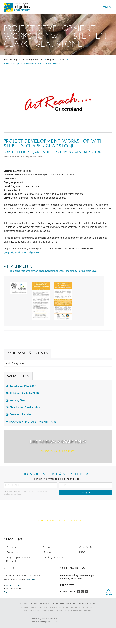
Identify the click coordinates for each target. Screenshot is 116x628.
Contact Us (12, 552)
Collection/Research (89, 547)
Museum (47, 552)
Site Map (24, 603)
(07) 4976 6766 (13, 585)
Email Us (8, 592)
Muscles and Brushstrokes (25, 407)
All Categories (16, 363)
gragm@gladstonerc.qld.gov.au (21, 252)
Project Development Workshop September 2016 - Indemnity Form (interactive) (53, 271)
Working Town (18, 400)
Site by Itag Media (87, 603)
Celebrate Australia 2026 (24, 393)
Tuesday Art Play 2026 (23, 386)
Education (11, 547)
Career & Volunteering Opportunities (58, 520)
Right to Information (64, 603)
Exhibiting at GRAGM (53, 557)
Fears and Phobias (20, 414)
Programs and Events (22, 421)
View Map (31, 579)
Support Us (48, 547)
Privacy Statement (40, 603)
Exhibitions (49, 421)
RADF (82, 552)
